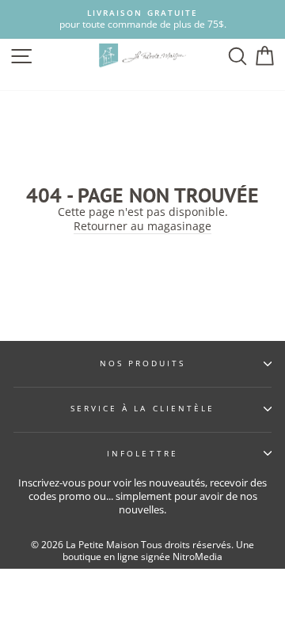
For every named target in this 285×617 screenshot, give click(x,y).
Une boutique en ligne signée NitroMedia (158, 551)
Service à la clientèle (142, 408)
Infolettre (142, 453)
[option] (142, 19)
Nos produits (143, 363)
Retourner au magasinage (142, 226)
